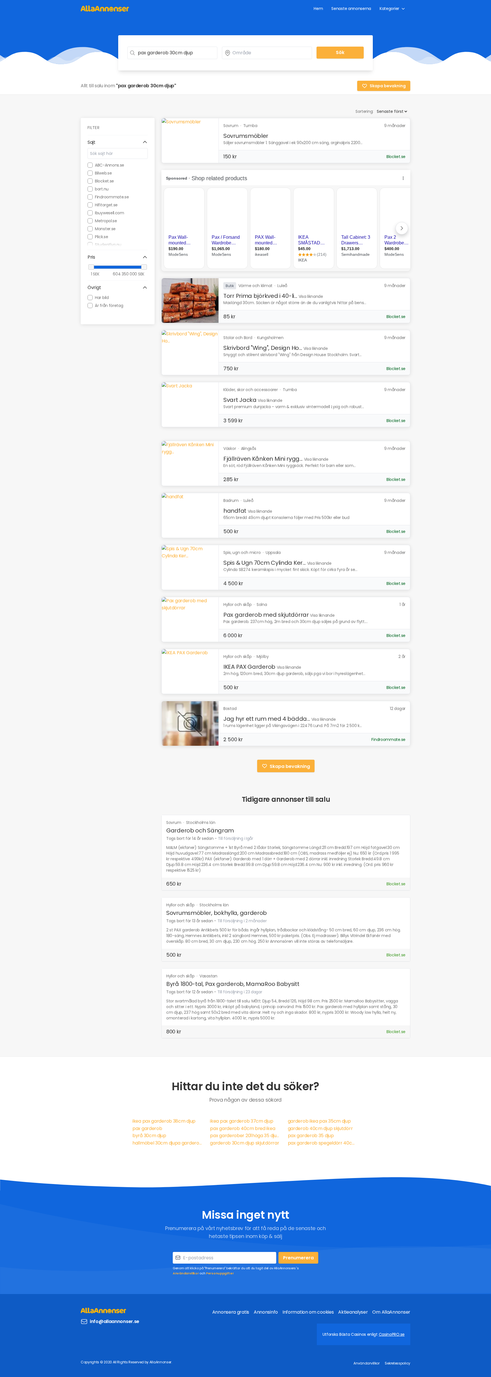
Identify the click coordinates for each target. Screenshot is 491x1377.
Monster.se (105, 229)
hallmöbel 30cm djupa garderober (167, 1143)
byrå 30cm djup (149, 1135)
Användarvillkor (186, 1273)
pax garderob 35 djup (311, 1135)
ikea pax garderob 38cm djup (163, 1121)
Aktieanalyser (353, 1312)
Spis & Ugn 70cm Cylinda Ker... (264, 563)
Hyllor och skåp (180, 905)
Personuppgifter (220, 1273)
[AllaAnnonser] (105, 8)
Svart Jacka (240, 400)
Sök (340, 52)
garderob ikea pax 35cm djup (319, 1121)
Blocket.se (104, 181)
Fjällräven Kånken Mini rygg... (263, 459)
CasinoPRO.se (392, 1334)
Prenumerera (298, 1258)
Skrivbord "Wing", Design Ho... (262, 348)
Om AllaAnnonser (391, 1312)
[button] (118, 142)
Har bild (102, 297)
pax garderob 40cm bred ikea (242, 1128)
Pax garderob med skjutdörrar (266, 615)
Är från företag (109, 305)
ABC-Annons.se (109, 165)
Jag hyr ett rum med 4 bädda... (266, 719)
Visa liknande (311, 296)
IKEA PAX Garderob (249, 667)
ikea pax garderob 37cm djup (241, 1121)
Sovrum (174, 822)
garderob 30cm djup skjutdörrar (244, 1143)
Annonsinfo (266, 1312)
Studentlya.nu (108, 245)
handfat (234, 511)
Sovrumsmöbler (245, 136)
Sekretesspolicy (397, 1363)
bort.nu (102, 189)
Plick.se (101, 237)
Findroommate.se (112, 197)
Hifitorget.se (106, 205)
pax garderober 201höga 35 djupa (245, 1135)
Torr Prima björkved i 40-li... (260, 296)
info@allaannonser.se (114, 1321)
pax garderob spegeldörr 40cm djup (323, 1143)
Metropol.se (106, 221)
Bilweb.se (103, 173)
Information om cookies (308, 1312)
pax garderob (147, 1128)
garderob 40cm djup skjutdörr (320, 1128)
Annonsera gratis (230, 1312)
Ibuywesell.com (109, 213)
